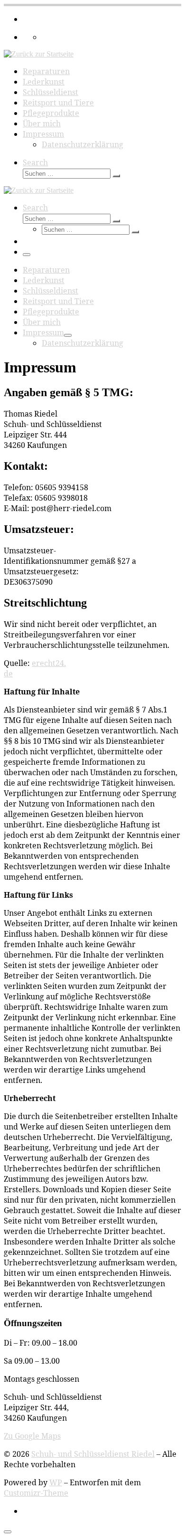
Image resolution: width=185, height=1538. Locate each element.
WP (55, 1482)
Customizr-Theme (36, 1493)
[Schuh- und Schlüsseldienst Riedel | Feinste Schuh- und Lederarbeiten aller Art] (39, 54)
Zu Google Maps (32, 1436)
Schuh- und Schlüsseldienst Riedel (93, 1454)
